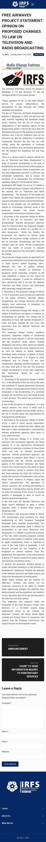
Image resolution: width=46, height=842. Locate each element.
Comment (6, 703)
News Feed (39, 54)
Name (5, 731)
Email (5, 741)
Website (5, 751)
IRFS (7, 55)
